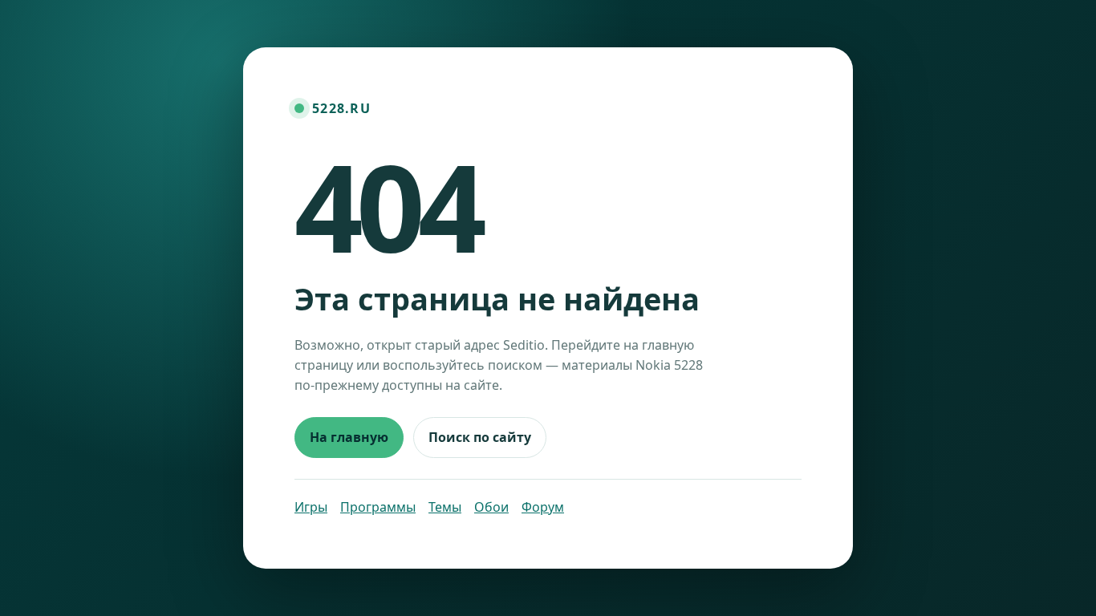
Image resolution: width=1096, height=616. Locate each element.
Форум (543, 507)
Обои (491, 507)
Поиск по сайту (479, 437)
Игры (310, 507)
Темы (444, 507)
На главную (349, 437)
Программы (378, 507)
